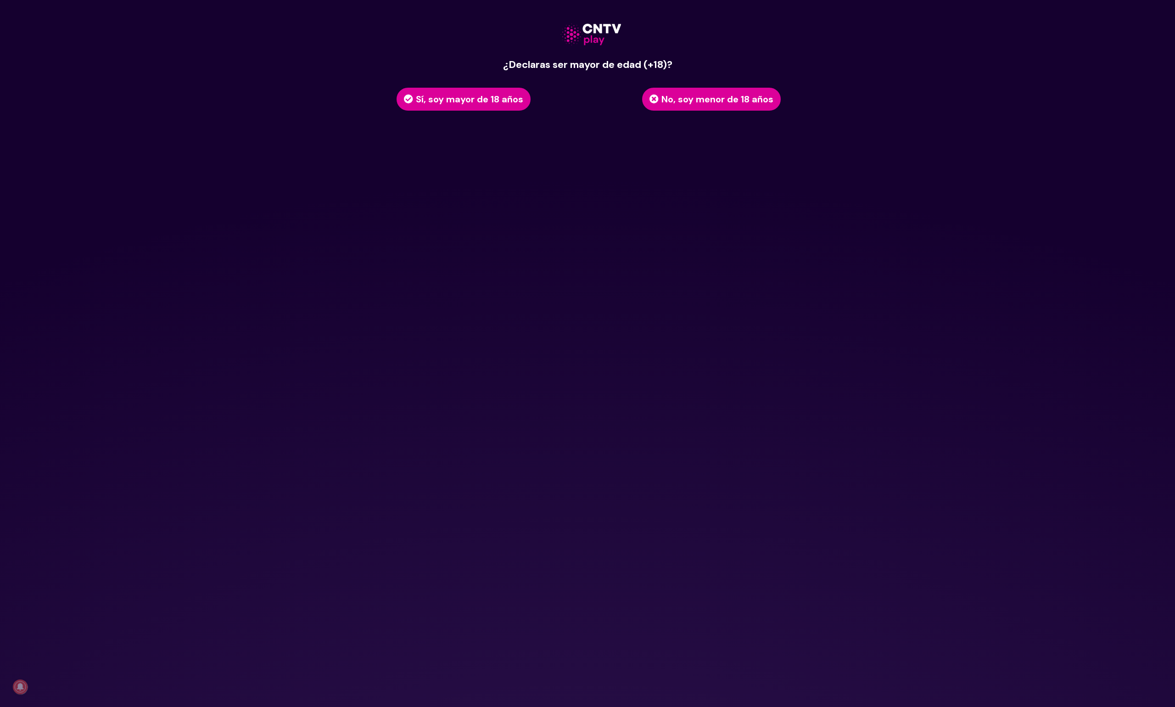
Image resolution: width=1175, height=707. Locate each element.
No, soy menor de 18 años (717, 99)
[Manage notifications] (20, 686)
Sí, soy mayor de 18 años (469, 99)
